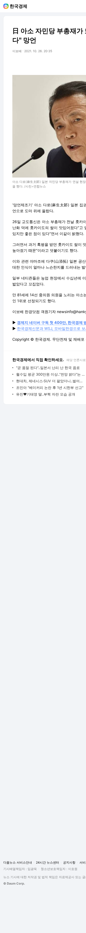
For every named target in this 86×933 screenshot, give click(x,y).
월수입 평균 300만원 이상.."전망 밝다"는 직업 (50, 374)
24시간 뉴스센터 (47, 862)
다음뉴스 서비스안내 (17, 862)
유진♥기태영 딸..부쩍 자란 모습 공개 (45, 394)
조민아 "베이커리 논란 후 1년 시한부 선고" (49, 387)
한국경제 (18, 6)
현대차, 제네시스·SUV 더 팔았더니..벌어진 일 (50, 381)
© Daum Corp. (14, 883)
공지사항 (69, 862)
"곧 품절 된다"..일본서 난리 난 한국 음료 (48, 367)
